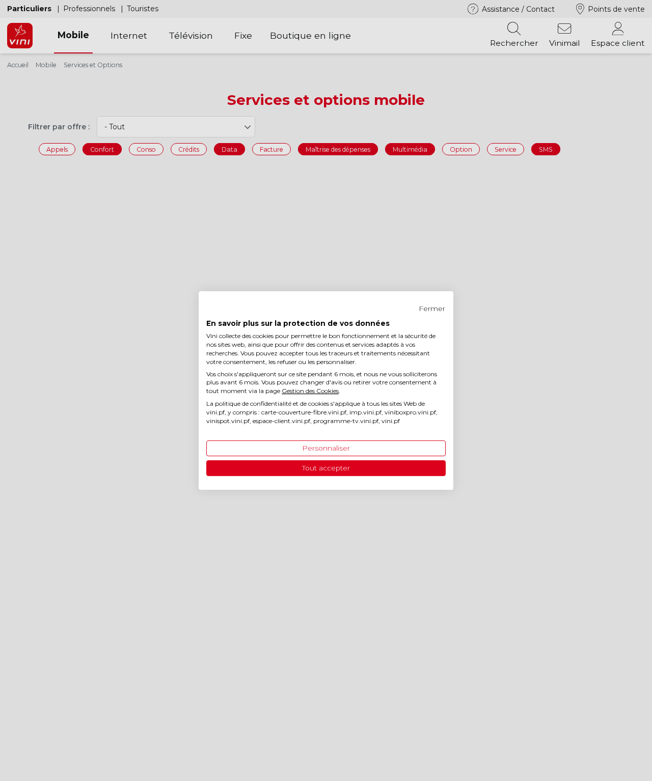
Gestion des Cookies (310, 391)
